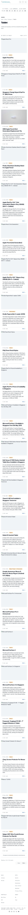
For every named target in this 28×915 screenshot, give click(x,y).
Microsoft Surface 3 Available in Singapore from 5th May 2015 (13, 424)
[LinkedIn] (15, 11)
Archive (3, 878)
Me (15, 897)
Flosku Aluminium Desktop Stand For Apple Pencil (13, 167)
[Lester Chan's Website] (5, 2)
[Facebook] (7, 11)
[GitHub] (9, 11)
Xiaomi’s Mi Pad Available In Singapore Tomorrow (12, 499)
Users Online (18, 885)
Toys (16, 900)
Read (23, 70)
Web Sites (3, 897)
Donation (17, 888)
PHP (2, 900)
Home (2, 19)
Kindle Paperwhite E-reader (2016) (14, 314)
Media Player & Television (15, 569)
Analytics (17, 880)
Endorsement (12, 311)
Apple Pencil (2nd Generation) (12, 243)
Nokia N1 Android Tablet (10, 535)
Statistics (17, 883)
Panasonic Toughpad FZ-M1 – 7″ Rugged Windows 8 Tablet (13, 722)
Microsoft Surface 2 (9, 650)
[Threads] (17, 11)
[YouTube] (25, 11)
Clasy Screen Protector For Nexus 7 (14, 760)
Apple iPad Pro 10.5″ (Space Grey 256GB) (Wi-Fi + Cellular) (13, 278)
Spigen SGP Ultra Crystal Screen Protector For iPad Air (13, 835)
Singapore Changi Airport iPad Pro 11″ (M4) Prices (14, 93)
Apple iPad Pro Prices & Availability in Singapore (14, 388)
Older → (24, 863)
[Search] (20, 2)
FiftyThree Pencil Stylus (10, 350)
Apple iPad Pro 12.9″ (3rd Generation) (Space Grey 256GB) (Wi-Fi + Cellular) (13, 204)
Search (16, 878)
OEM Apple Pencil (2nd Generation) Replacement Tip (12, 130)
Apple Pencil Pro (8, 57)
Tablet (10, 55)
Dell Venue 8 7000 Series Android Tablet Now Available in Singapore (14, 461)
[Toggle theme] (26, 2)
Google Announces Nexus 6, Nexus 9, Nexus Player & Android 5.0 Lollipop (13, 573)
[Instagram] (12, 11)
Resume (2, 902)
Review (2, 880)
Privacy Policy (18, 891)
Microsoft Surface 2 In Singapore (13, 685)
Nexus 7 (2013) (7, 798)
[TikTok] (20, 11)
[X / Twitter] (22, 11)
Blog (6, 19)
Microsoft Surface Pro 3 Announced (10, 613)
